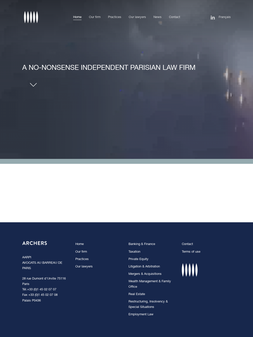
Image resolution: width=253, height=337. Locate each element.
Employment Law (140, 314)
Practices (82, 259)
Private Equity (138, 259)
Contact (187, 244)
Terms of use (191, 252)
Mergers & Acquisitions (145, 274)
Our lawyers (84, 266)
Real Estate (136, 294)
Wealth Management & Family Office (149, 284)
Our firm (81, 252)
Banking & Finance (141, 244)
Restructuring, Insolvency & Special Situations (148, 304)
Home (79, 244)
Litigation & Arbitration (144, 266)
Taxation (134, 252)
